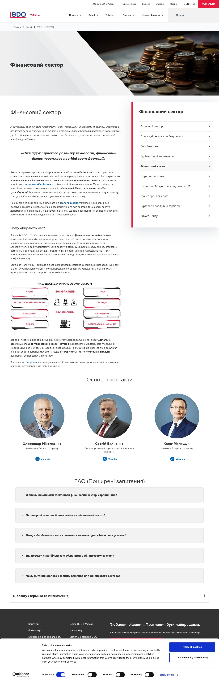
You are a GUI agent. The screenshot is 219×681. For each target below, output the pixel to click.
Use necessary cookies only (192, 657)
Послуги (73, 15)
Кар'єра (146, 3)
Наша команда (128, 3)
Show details (167, 674)
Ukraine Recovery (151, 15)
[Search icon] (173, 15)
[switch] (92, 674)
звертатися (33, 362)
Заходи (160, 3)
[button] (208, 4)
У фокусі (109, 15)
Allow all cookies (192, 647)
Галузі (91, 15)
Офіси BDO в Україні (103, 3)
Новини (174, 3)
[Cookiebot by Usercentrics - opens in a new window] (21, 674)
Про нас (127, 15)
